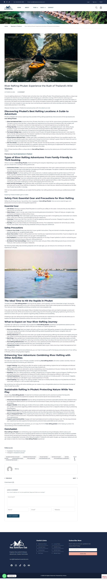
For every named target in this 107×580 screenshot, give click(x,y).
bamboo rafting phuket (30, 456)
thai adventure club (44, 108)
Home (19, 7)
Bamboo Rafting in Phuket (12, 456)
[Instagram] (16, 565)
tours (16, 108)
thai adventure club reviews (61, 458)
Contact (50, 7)
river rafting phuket (17, 458)
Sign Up (94, 2)
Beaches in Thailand (16, 26)
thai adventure (31, 458)
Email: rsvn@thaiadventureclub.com (36, 2)
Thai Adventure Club (19, 451)
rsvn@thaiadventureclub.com (19, 559)
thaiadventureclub (19, 452)
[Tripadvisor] (29, 565)
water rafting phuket (11, 459)
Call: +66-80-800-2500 (19, 2)
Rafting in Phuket (56, 456)
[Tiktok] (20, 565)
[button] (101, 8)
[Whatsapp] (4, 576)
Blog (42, 7)
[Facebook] (12, 565)
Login (88, 2)
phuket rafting (44, 456)
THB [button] (101, 2)
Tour (34, 7)
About (27, 7)
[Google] (24, 565)
